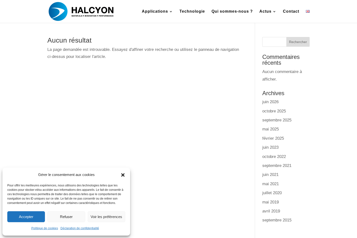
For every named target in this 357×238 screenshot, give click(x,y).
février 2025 (273, 138)
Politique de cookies (44, 228)
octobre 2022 (274, 156)
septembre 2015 (276, 220)
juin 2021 (270, 174)
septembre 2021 (276, 165)
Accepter (26, 217)
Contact (291, 11)
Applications (155, 11)
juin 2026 (270, 102)
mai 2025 (270, 129)
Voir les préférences (106, 217)
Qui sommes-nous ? (232, 11)
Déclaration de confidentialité (79, 228)
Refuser (66, 217)
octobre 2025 (274, 111)
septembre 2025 (276, 120)
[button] (122, 175)
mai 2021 (270, 184)
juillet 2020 (272, 193)
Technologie (192, 11)
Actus (265, 11)
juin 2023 (270, 147)
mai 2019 (270, 202)
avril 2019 (271, 211)
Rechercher (298, 42)
